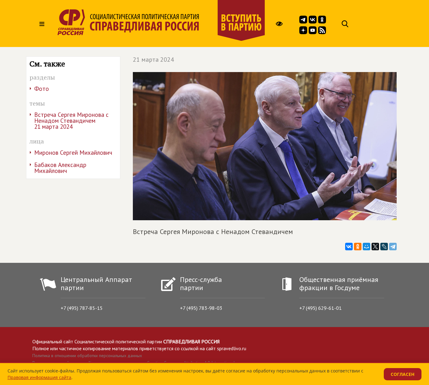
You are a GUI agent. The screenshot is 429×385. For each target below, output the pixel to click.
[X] (375, 246)
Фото (41, 88)
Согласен (403, 374)
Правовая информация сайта (39, 377)
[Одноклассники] (357, 246)
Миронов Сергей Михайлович (73, 152)
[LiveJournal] (384, 246)
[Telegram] (393, 246)
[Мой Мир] (366, 246)
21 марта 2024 (153, 59)
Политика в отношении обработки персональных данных (87, 355)
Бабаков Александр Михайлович (60, 167)
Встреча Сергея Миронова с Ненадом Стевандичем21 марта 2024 (71, 120)
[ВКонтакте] (349, 246)
